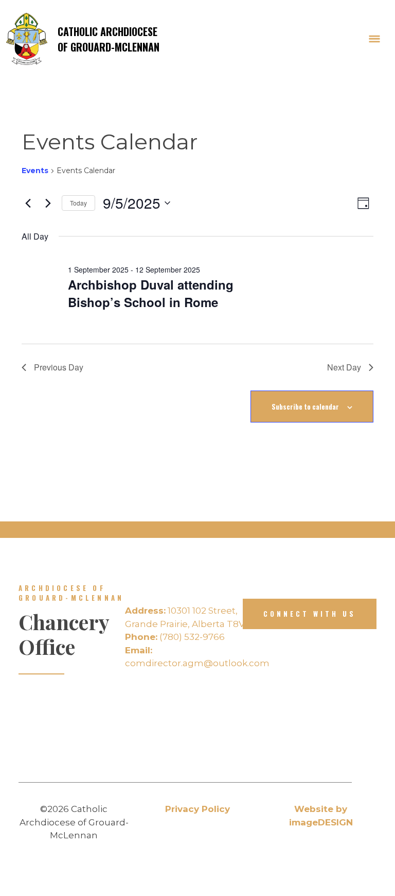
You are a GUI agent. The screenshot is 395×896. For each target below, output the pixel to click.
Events (35, 170)
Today (78, 202)
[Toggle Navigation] (374, 39)
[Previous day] (28, 203)
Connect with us (309, 613)
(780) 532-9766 (175, 637)
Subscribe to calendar (305, 406)
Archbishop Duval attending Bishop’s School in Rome (151, 293)
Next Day (344, 367)
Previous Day (58, 367)
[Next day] (48, 203)
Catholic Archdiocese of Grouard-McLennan (108, 39)
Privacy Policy (197, 809)
